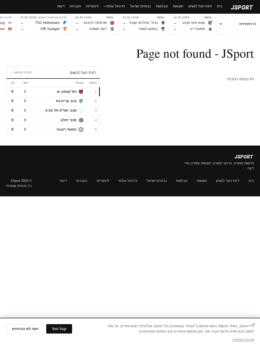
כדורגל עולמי (127, 181)
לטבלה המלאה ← (21, 72)
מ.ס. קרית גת (66, 101)
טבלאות (182, 181)
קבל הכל (59, 329)
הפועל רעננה (67, 129)
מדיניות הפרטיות (243, 339)
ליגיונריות (102, 181)
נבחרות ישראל (157, 181)
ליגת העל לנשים (227, 181)
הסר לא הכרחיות (25, 329)
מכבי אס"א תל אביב (61, 110)
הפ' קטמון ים (67, 91)
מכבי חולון (69, 120)
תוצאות (202, 181)
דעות (63, 181)
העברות (81, 181)
